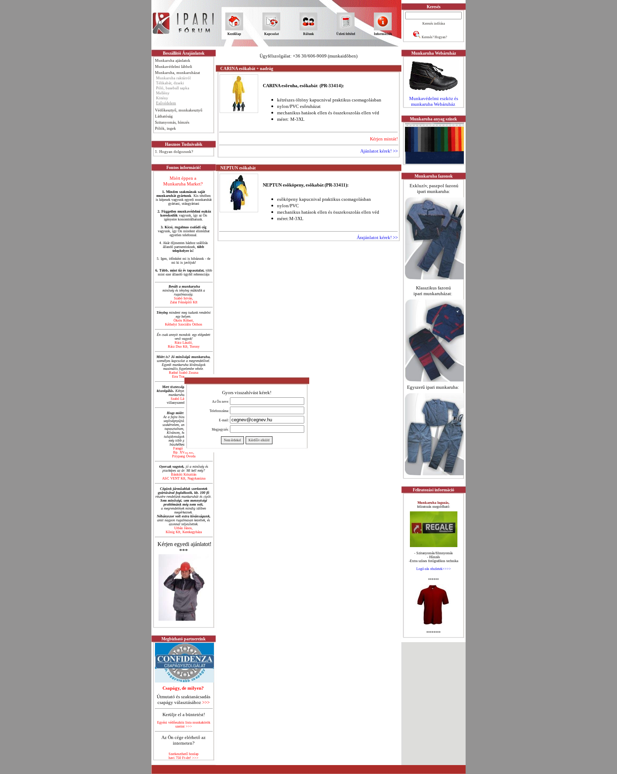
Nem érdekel (232, 440)
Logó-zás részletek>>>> (433, 569)
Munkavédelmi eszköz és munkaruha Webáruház (433, 101)
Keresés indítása (433, 23)
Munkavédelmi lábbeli (173, 66)
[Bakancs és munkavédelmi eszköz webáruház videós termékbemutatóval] (433, 92)
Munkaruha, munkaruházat (177, 72)
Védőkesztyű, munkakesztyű (178, 110)
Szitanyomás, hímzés (172, 122)
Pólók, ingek (165, 128)
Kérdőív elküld (259, 440)
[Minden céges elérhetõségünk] (184, 585)
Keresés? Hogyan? (434, 37)
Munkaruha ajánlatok (172, 60)
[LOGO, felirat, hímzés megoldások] (433, 624)
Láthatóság (164, 116)
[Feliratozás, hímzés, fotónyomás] (433, 545)
